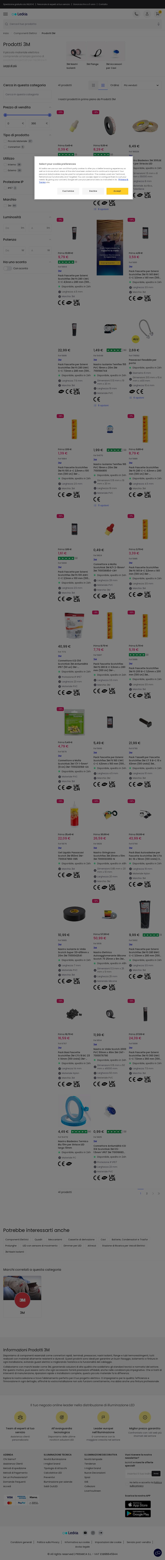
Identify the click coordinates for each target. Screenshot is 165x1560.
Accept (117, 191)
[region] (83, 178)
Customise (68, 191)
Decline (93, 191)
